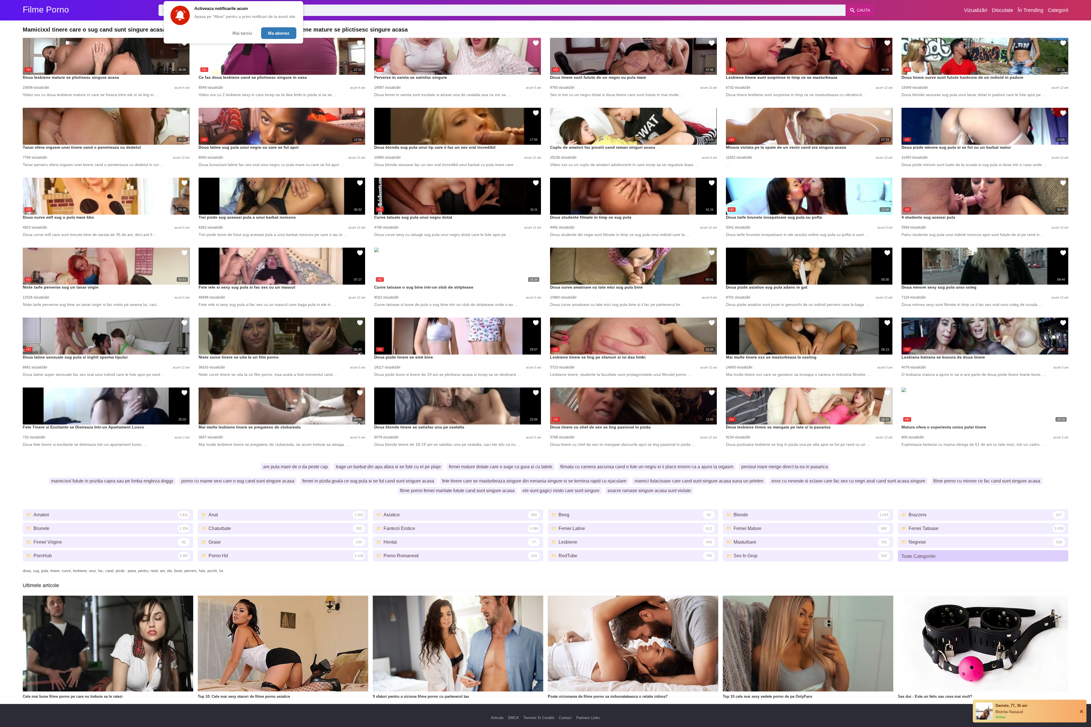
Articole (497, 718)
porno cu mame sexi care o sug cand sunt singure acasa (237, 481)
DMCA (513, 718)
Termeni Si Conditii (538, 718)
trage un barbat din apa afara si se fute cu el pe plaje (388, 466)
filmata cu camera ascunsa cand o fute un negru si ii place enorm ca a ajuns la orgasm (646, 466)
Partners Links (588, 718)
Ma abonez (279, 33)
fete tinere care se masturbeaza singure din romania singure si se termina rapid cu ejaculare (534, 481)
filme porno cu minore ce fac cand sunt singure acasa (986, 481)
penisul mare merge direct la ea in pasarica (784, 466)
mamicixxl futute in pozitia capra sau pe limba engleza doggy (112, 481)
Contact (565, 718)
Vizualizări (975, 10)
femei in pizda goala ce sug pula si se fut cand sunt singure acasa (368, 481)
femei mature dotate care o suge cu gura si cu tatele (500, 466)
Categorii (1058, 10)
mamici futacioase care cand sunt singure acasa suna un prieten (698, 481)
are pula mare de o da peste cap (295, 466)
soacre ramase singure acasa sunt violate (649, 490)
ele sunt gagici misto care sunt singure (560, 490)
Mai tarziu (242, 33)
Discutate (1002, 10)
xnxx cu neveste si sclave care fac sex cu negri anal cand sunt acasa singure (848, 481)
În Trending (1030, 10)
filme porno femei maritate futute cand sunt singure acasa (457, 490)
